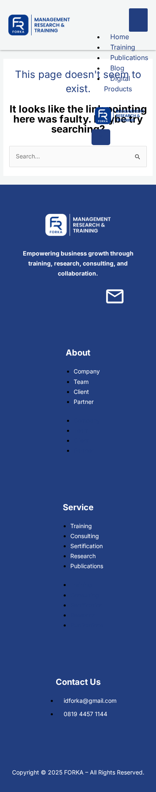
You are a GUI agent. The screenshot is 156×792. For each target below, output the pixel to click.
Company (87, 371)
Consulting (84, 535)
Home (119, 37)
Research (83, 555)
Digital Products (118, 83)
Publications (129, 57)
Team (81, 381)
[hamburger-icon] (138, 20)
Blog (117, 68)
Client (81, 391)
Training (122, 47)
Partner (84, 401)
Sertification (86, 545)
